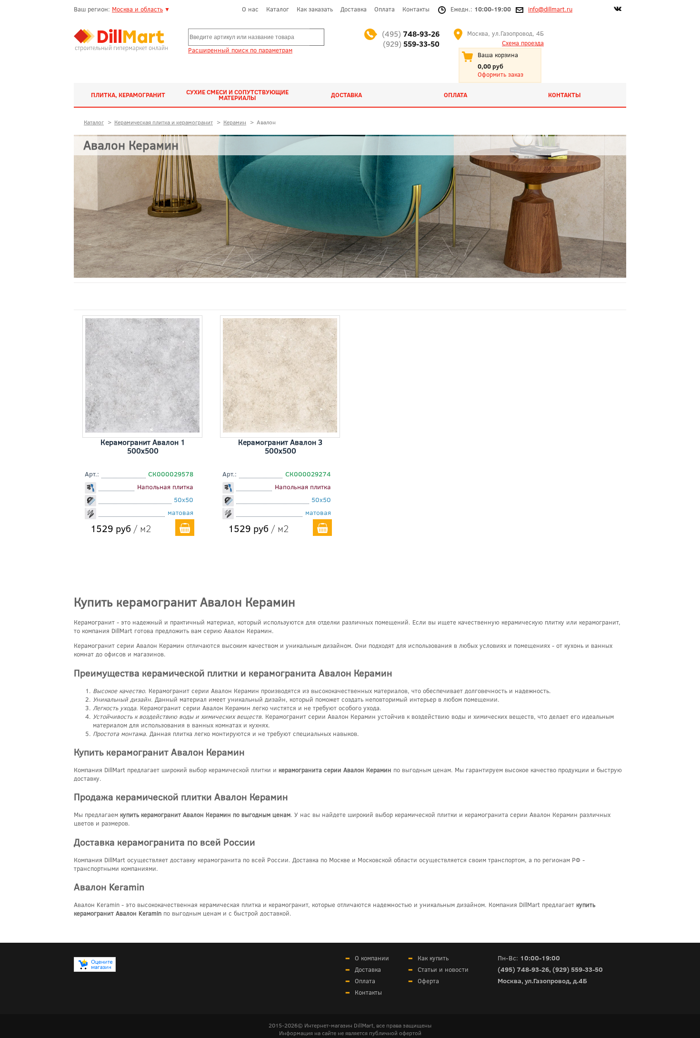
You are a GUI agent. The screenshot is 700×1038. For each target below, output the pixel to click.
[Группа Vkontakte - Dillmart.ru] (617, 10)
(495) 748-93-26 (523, 969)
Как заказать (315, 9)
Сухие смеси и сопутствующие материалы (237, 95)
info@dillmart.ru (550, 9)
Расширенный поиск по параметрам (240, 50)
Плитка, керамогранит (128, 95)
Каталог (277, 9)
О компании (372, 958)
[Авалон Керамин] (350, 206)
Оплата (384, 9)
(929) (411, 44)
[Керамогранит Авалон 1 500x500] (142, 429)
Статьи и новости (443, 969)
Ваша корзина (498, 54)
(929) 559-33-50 (577, 969)
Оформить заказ (500, 74)
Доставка (353, 9)
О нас (250, 9)
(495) (411, 34)
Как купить (433, 958)
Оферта (428, 981)
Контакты (416, 9)
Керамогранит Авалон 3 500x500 (280, 446)
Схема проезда (523, 43)
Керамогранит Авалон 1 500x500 (142, 446)
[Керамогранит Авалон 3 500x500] (280, 429)
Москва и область (137, 9)
